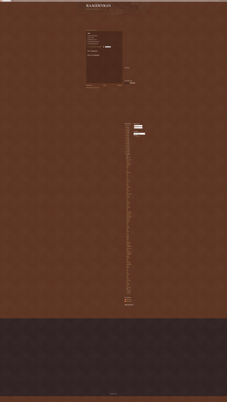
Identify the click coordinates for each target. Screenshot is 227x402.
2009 (127, 153)
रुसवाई (128, 239)
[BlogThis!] (106, 46)
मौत (127, 233)
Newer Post (89, 85)
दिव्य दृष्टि (128, 220)
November (128, 157)
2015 (127, 143)
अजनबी (128, 234)
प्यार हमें (128, 231)
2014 (127, 145)
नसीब (127, 189)
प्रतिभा (128, 205)
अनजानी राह (128, 215)
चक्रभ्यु (128, 285)
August (128, 290)
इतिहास (128, 236)
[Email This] (105, 46)
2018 (127, 138)
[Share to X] (108, 46)
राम (127, 177)
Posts (136, 125)
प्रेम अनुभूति (128, 164)
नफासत (128, 261)
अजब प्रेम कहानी (129, 216)
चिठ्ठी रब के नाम (129, 248)
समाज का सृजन (129, 213)
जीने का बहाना (128, 262)
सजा (127, 210)
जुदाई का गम (128, 218)
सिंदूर (127, 259)
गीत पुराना (128, 202)
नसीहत (128, 166)
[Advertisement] (113, 19)
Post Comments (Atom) (95, 87)
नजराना (128, 195)
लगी (127, 200)
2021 (127, 133)
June (128, 293)
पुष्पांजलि (128, 228)
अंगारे (127, 282)
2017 (127, 140)
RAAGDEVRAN (98, 5)
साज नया (128, 226)
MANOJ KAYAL (128, 299)
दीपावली (128, 244)
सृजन (127, 270)
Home (104, 85)
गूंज (127, 198)
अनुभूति (128, 256)
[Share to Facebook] (109, 46)
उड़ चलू (128, 279)
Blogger (115, 393)
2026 (127, 125)
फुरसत (128, 277)
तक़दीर (128, 241)
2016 (127, 142)
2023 (127, 130)
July (128, 291)
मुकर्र (127, 208)
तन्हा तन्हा (128, 221)
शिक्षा (127, 229)
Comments (137, 127)
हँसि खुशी (128, 190)
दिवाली (127, 250)
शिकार (127, 167)
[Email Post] (103, 46)
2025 (127, 127)
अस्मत (127, 179)
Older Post (119, 85)
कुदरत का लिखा (129, 264)
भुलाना (127, 161)
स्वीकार (128, 171)
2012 (127, 148)
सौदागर (128, 267)
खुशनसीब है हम (129, 242)
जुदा (127, 275)
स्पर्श (127, 192)
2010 (127, 151)
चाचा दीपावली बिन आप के (129, 254)
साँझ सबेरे (128, 274)
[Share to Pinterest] (110, 46)
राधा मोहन (128, 197)
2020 (127, 135)
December (128, 154)
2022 (127, 132)
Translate (137, 136)
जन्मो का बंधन (128, 187)
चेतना (127, 184)
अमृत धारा (128, 203)
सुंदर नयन (128, 180)
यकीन (127, 223)
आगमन (128, 182)
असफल (128, 185)
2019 (127, 137)
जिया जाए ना (128, 257)
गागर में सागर (128, 280)
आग (127, 174)
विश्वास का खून (129, 172)
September (129, 287)
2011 (127, 150)
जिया (127, 272)
